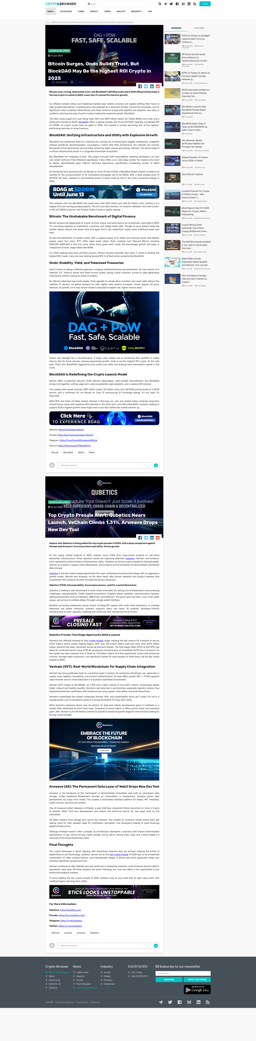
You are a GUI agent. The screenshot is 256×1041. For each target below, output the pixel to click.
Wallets (121, 11)
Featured (199, 28)
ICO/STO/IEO (66, 11)
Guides (79, 980)
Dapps (108, 11)
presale (68, 933)
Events (107, 972)
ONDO (92, 452)
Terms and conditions (64, 1002)
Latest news (82, 972)
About (51, 976)
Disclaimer (95, 1002)
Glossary (107, 980)
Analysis (80, 976)
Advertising (54, 980)
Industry (136, 11)
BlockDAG (68, 452)
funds (81, 11)
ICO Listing (136, 972)
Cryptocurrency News (59, 51)
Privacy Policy (82, 1002)
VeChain (55, 933)
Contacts (53, 988)
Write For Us (54, 984)
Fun (150, 11)
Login (205, 4)
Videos (93, 11)
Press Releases (83, 984)
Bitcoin (55, 452)
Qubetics (94, 933)
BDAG (81, 452)
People (107, 976)
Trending (176, 28)
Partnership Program (58, 972)
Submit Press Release (87, 988)
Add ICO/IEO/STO (139, 976)
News (50, 11)
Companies (109, 984)
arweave (81, 933)
